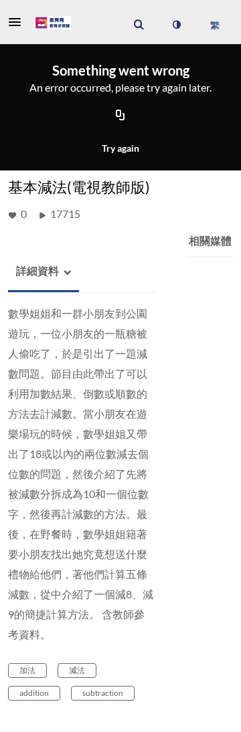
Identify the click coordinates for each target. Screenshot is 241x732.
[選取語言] (214, 25)
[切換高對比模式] (176, 25)
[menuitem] (139, 25)
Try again (120, 148)
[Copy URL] (120, 116)
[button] (18, 22)
